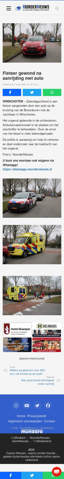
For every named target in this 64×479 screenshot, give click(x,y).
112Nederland (42, 441)
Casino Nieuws (16, 453)
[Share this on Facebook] (12, 92)
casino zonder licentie (41, 453)
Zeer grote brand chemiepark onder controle (37, 380)
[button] (57, 471)
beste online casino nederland (42, 458)
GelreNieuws (20, 441)
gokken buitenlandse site (19, 456)
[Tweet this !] (32, 92)
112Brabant (18, 438)
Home (21, 415)
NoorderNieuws (40, 438)
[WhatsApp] (52, 92)
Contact (49, 421)
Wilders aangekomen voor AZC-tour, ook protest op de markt (28, 370)
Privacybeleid (36, 415)
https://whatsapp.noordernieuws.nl (27, 169)
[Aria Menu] (9, 8)
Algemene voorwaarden (25, 421)
